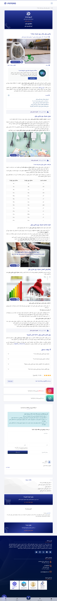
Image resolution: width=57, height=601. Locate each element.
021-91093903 (28, 26)
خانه (52, 8)
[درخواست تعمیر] (4, 597)
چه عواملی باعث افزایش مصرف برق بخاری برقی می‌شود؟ (36, 364)
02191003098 (22, 344)
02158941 (16, 344)
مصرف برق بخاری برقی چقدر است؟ (41, 354)
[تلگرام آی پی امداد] (46, 552)
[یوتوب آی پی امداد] (36, 552)
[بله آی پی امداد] (50, 552)
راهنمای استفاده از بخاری (37, 37)
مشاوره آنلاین (32, 78)
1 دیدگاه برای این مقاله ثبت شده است (28, 408)
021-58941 (28, 24)
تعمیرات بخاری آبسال (34, 330)
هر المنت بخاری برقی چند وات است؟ (39, 101)
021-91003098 (46, 567)
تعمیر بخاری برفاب (34, 160)
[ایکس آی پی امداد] (43, 552)
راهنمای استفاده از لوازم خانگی (27, 37)
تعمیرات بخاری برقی (34, 112)
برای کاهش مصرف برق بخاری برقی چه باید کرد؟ (38, 369)
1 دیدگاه (47, 65)
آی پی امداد (41, 87)
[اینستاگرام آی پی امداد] (39, 552)
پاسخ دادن (8, 467)
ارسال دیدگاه (10, 381)
